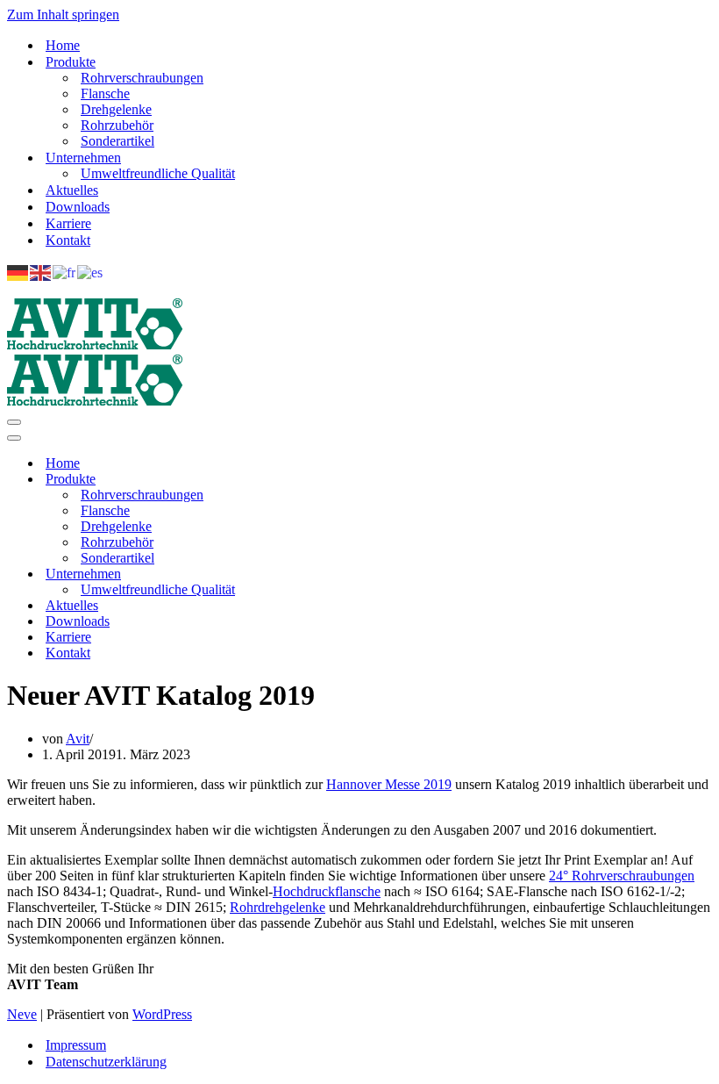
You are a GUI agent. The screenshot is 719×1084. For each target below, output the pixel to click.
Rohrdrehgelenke (277, 907)
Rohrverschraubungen (142, 77)
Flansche (105, 93)
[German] (18, 271)
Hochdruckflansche (327, 891)
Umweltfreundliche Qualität (158, 173)
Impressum (76, 1044)
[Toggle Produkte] (314, 479)
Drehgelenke (116, 109)
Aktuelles (72, 190)
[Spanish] (90, 271)
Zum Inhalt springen (63, 14)
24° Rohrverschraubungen (621, 875)
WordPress (162, 1014)
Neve (22, 1014)
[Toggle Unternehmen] (314, 574)
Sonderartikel (117, 140)
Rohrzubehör (117, 125)
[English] (41, 271)
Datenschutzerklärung (106, 1061)
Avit (77, 738)
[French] (65, 271)
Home (63, 45)
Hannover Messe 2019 (389, 784)
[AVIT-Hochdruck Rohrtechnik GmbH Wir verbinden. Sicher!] (94, 345)
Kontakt (68, 240)
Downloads (78, 206)
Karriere (68, 223)
